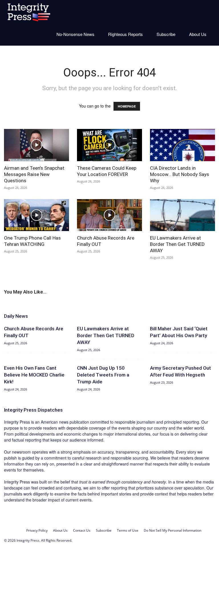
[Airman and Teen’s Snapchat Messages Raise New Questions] (36, 145)
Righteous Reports (125, 34)
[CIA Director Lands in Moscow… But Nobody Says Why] (182, 145)
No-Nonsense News (75, 34)
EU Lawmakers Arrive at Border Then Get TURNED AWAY (177, 244)
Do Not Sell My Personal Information (172, 530)
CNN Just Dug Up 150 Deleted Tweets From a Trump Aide (103, 375)
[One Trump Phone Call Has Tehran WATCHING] (36, 215)
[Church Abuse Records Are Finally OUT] (109, 215)
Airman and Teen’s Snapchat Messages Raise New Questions (34, 174)
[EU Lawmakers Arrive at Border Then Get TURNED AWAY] (182, 215)
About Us (197, 34)
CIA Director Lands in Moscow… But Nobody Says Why (179, 174)
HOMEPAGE (127, 106)
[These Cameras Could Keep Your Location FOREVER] (109, 145)
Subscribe (166, 34)
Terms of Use (127, 530)
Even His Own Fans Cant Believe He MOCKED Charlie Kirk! (34, 375)
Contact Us (81, 530)
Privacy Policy (37, 530)
